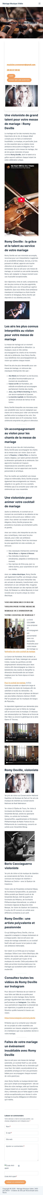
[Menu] (39, 3)
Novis (5, 1192)
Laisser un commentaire (15, 1182)
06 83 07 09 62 (13, 70)
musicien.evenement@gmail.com (21, 65)
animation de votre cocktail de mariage (20, 652)
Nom (8, 1126)
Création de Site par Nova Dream (22, 1190)
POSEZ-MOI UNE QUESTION (19, 80)
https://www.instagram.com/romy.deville (20, 1018)
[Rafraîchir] (19, 1165)
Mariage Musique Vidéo (13, 4)
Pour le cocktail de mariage (15, 683)
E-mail (9, 1133)
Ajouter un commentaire (15, 1146)
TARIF (11, 76)
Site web (9, 1139)
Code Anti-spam (10, 1176)
